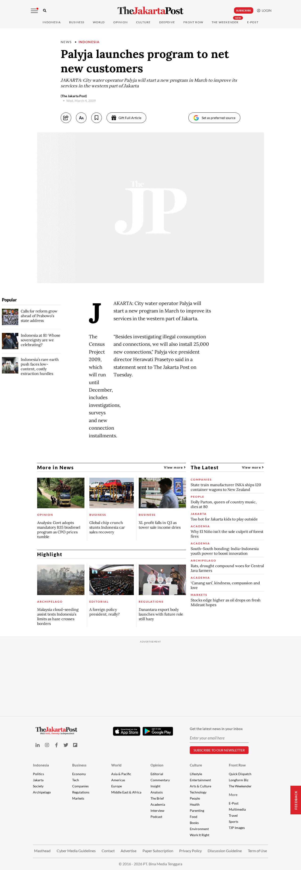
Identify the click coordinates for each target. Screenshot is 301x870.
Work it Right (199, 835)
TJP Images (237, 828)
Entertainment (200, 780)
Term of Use (257, 850)
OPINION (120, 22)
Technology (198, 792)
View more (174, 467)
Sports (233, 822)
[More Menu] (34, 10)
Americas (118, 780)
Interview (157, 810)
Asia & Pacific (121, 774)
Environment (199, 829)
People (195, 798)
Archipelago (42, 792)
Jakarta (38, 780)
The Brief (157, 798)
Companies (80, 786)
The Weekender (225, 22)
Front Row (193, 22)
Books (194, 823)
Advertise (128, 850)
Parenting (197, 810)
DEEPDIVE (167, 22)
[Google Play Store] (158, 731)
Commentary (160, 780)
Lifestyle (196, 774)
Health (195, 804)
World (99, 22)
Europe (116, 786)
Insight (155, 786)
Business (76, 22)
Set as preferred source (218, 118)
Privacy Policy (190, 850)
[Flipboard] (75, 745)
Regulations (80, 792)
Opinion (156, 765)
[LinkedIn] (37, 745)
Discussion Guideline (225, 850)
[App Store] (126, 731)
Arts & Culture (200, 786)
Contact (108, 850)
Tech (75, 780)
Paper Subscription (158, 850)
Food (193, 817)
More (233, 795)
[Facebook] (56, 745)
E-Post (252, 22)
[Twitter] (66, 745)
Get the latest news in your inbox (216, 729)
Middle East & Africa (126, 792)
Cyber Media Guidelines (76, 850)
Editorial (156, 774)
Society (38, 786)
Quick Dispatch (240, 774)
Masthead (42, 850)
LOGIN (266, 10)
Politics (38, 774)
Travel (233, 815)
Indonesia (52, 22)
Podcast (156, 817)
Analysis (156, 792)
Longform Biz (238, 780)
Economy (79, 774)
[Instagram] (47, 745)
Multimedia (237, 809)
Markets (78, 798)
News (66, 42)
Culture (196, 765)
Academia (157, 804)
